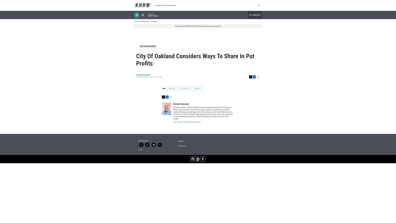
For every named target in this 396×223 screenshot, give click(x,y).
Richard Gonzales (144, 75)
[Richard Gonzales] (166, 109)
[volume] (143, 15)
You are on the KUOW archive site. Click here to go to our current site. (198, 26)
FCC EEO (181, 141)
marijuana (172, 88)
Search (154, 21)
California (197, 88)
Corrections (182, 146)
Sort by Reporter (141, 21)
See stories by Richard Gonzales (187, 122)
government (185, 88)
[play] (136, 15)
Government (148, 46)
